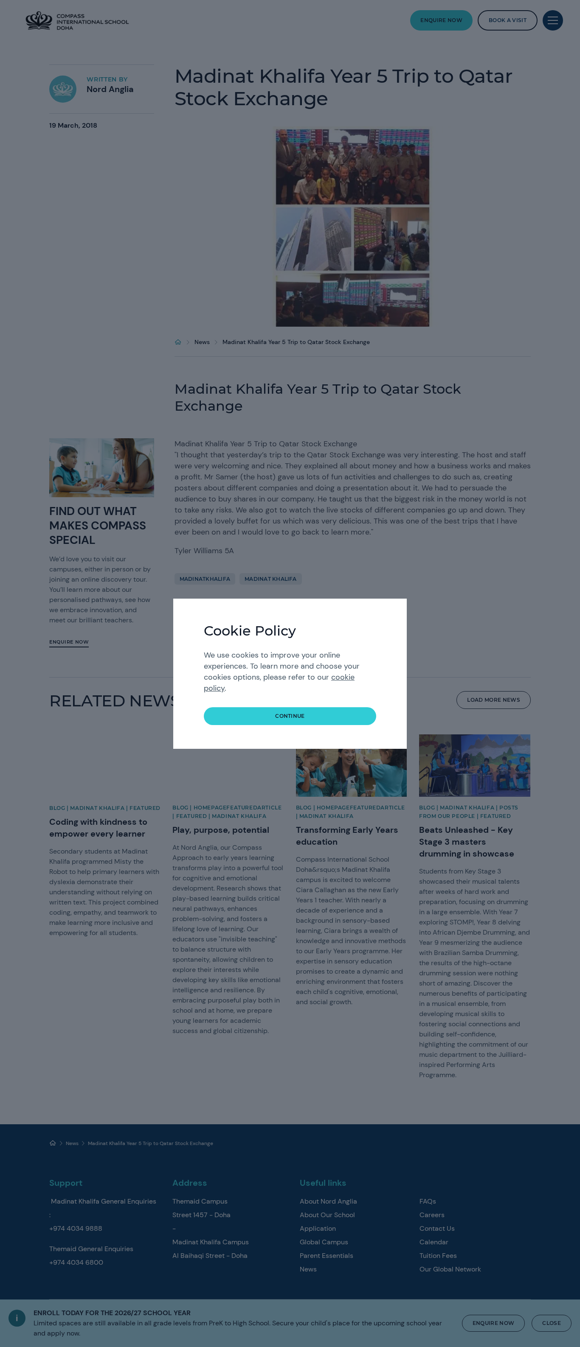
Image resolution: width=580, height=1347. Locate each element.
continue (290, 716)
